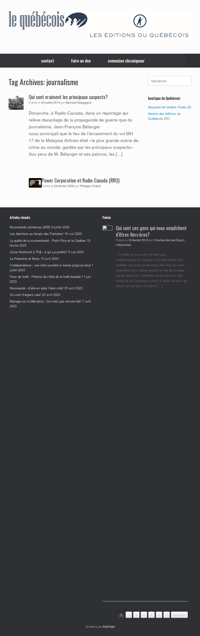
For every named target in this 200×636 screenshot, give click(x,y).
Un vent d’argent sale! (25, 294)
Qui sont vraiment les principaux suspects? (68, 97)
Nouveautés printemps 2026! (30, 227)
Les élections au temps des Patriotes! (36, 233)
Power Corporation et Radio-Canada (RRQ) (81, 180)
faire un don (81, 61)
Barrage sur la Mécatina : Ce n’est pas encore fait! (45, 301)
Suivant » (179, 615)
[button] (193, 61)
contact (47, 61)
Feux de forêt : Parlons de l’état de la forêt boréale (45, 276)
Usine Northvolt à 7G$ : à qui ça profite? (38, 252)
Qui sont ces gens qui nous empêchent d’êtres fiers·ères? (151, 231)
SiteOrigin (108, 626)
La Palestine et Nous (25, 258)
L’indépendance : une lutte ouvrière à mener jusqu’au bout (50, 265)
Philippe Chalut (90, 186)
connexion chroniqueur (126, 61)
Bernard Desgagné (78, 102)
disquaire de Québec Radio (167, 107)
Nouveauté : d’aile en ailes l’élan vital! (36, 288)
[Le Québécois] (48, 21)
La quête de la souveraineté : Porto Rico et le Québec (48, 240)
